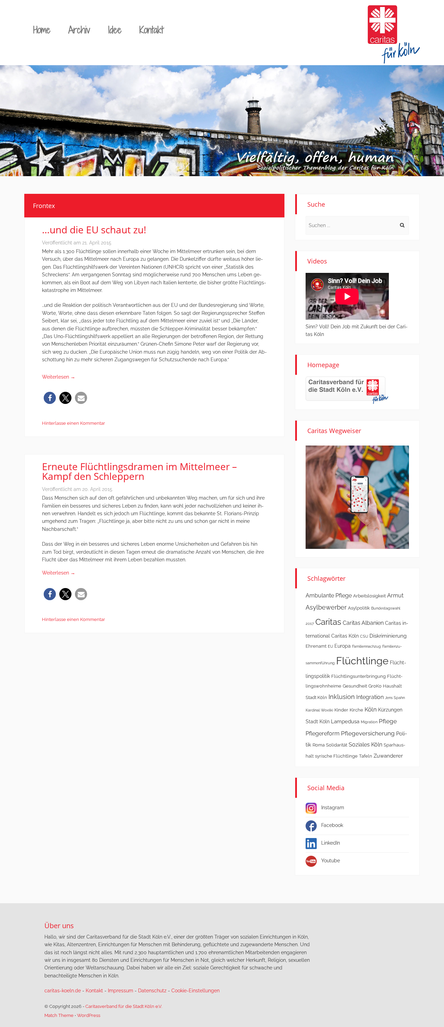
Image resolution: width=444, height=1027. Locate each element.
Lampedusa (345, 721)
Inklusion (341, 696)
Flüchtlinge (362, 661)
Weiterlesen (58, 377)
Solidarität (336, 745)
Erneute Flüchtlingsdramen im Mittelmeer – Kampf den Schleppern (139, 471)
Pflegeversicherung (368, 733)
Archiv (79, 29)
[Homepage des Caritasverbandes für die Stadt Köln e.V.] (347, 389)
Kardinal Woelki (319, 710)
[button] (50, 398)
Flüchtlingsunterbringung (358, 676)
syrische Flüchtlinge (336, 756)
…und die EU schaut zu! (94, 229)
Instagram (332, 807)
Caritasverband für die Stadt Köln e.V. (123, 1006)
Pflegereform (323, 733)
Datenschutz (152, 990)
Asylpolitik (359, 608)
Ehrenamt (316, 646)
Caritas (328, 622)
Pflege (388, 721)
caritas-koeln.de (62, 990)
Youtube (330, 860)
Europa (342, 646)
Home (41, 29)
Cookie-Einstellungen (195, 990)
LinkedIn (330, 843)
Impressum (120, 990)
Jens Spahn (395, 698)
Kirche (356, 710)
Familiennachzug (366, 646)
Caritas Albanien (363, 623)
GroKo (375, 686)
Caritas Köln (345, 636)
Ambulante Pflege (329, 595)
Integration (370, 697)
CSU (364, 636)
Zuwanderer (388, 756)
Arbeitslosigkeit (369, 595)
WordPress (88, 1015)
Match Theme (59, 1015)
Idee (114, 29)
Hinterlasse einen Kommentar (73, 423)
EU (330, 646)
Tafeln (365, 756)
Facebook (332, 825)
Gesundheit (355, 686)
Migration (369, 722)
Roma (319, 745)
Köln (371, 709)
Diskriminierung (388, 636)
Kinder (341, 710)
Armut (395, 595)
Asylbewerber (326, 607)
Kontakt (151, 29)
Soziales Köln (365, 744)
